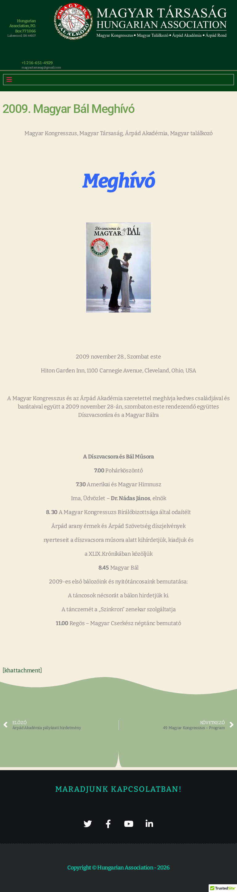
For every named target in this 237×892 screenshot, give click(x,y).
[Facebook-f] (108, 823)
